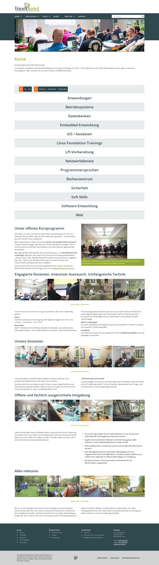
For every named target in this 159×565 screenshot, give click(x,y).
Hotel (45, 16)
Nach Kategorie (24, 540)
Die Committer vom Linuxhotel (94, 535)
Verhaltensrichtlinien (131, 558)
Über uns (68, 16)
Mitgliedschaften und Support (93, 538)
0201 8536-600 (123, 540)
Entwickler (22, 535)
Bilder (56, 16)
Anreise (54, 535)
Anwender (22, 538)
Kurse (17, 16)
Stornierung (55, 538)
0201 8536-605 (122, 542)
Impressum (114, 558)
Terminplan (23, 542)
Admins (21, 533)
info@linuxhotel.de (119, 544)
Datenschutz (102, 558)
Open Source (31, 16)
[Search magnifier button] (142, 16)
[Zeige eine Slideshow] (80, 305)
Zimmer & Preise (57, 533)
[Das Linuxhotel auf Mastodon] (75, 558)
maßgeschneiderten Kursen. (63, 268)
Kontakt (81, 16)
